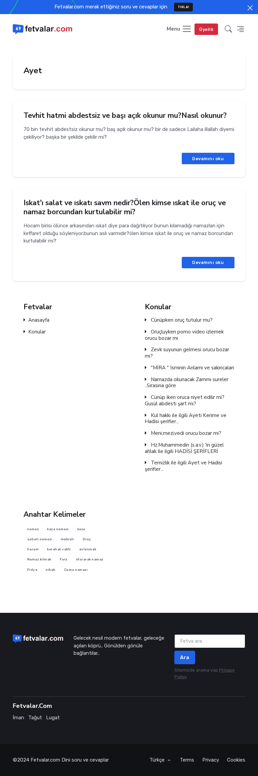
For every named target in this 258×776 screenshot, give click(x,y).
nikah (51, 569)
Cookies (236, 760)
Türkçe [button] (157, 760)
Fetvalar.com (45, 760)
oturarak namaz (89, 559)
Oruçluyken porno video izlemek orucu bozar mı (184, 335)
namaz (33, 529)
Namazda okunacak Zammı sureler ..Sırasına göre (186, 382)
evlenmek (87, 549)
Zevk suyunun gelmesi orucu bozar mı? (187, 353)
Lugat (53, 718)
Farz (64, 559)
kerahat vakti (59, 549)
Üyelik (206, 29)
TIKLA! (183, 7)
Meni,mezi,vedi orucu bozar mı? (185, 433)
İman (18, 718)
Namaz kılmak (39, 559)
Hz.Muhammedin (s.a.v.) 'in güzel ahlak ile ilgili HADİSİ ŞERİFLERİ (184, 448)
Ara (184, 657)
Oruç (87, 539)
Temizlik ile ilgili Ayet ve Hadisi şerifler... (183, 466)
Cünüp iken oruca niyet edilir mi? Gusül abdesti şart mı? (184, 400)
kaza (81, 529)
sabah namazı (39, 539)
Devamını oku (208, 158)
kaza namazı (58, 529)
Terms (187, 760)
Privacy (210, 760)
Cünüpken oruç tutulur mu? (181, 320)
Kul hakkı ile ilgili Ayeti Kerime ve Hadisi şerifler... (185, 418)
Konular (37, 332)
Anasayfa (38, 320)
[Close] (250, 8)
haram (33, 549)
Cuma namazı (76, 569)
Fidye (32, 569)
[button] (228, 29)
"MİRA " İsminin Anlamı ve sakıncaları (191, 368)
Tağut (35, 718)
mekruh (67, 539)
